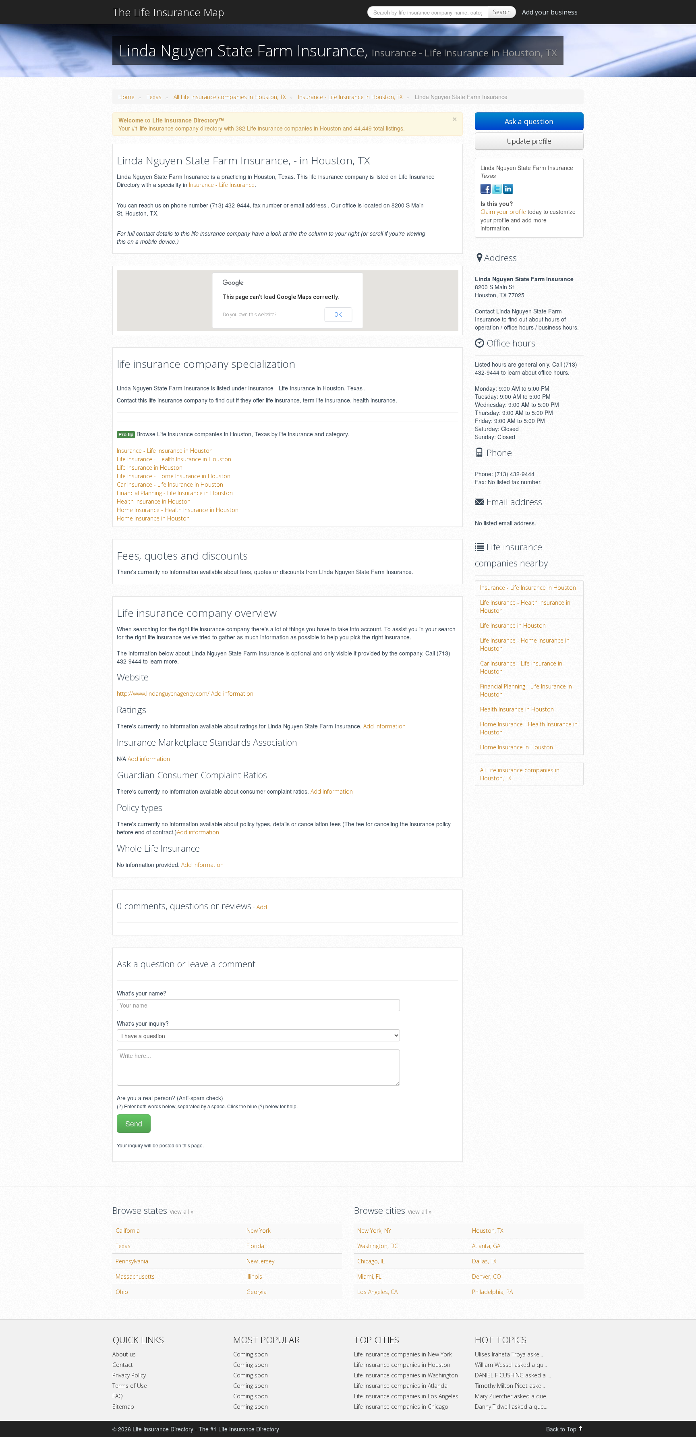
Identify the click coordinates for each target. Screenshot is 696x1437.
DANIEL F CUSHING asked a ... (513, 1375)
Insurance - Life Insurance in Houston (165, 450)
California (128, 1230)
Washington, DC (377, 1246)
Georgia (256, 1292)
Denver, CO (486, 1276)
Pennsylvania (132, 1261)
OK (338, 314)
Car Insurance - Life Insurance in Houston (170, 484)
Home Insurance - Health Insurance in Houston (177, 510)
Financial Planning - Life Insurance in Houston (175, 493)
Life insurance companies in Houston (402, 1365)
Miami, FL (369, 1276)
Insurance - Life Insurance (222, 185)
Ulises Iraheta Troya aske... (509, 1354)
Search (502, 12)
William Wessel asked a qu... (511, 1365)
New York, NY (374, 1230)
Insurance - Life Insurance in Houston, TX (350, 97)
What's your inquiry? (143, 1023)
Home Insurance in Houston (153, 518)
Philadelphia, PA (492, 1292)
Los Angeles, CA (377, 1292)
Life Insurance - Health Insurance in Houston (174, 459)
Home (126, 97)
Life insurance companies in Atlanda (400, 1385)
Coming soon (250, 1354)
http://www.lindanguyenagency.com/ (163, 693)
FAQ (117, 1396)
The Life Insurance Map (168, 12)
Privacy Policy (129, 1375)
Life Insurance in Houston (149, 467)
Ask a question (529, 121)
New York (258, 1230)
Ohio (122, 1292)
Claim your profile (503, 212)
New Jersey (260, 1261)
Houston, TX (487, 1230)
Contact (122, 1365)
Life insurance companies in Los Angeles (406, 1396)
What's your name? (141, 993)
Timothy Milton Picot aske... (510, 1385)
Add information (232, 693)
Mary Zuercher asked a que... (512, 1396)
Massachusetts (135, 1276)
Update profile (529, 141)
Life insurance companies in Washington (406, 1375)
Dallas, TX (484, 1261)
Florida (255, 1246)
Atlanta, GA (486, 1246)
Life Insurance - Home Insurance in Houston (173, 476)
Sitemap (123, 1406)
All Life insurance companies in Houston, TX (230, 97)
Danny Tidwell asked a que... (511, 1406)
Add (262, 907)
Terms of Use (129, 1385)
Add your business (550, 12)
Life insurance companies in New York (403, 1354)
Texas (154, 97)
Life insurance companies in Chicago (401, 1406)
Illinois (254, 1276)
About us (124, 1354)
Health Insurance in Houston (154, 501)
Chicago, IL (371, 1261)
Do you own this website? (249, 314)
